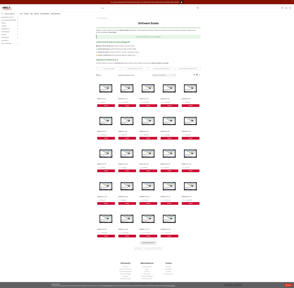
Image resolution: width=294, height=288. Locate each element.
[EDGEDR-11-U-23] (148, 219)
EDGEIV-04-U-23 (122, 164)
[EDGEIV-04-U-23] (127, 154)
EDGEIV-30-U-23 (186, 131)
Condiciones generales (125, 271)
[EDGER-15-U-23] (127, 121)
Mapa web (125, 276)
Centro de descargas (125, 274)
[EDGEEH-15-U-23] (190, 154)
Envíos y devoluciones (125, 269)
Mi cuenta (168, 267)
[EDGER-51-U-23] (148, 88)
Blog (147, 269)
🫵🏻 (181, 2)
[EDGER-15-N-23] (106, 88)
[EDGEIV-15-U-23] (106, 154)
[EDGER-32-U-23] (169, 88)
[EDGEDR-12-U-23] (127, 219)
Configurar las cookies (169, 285)
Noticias (147, 271)
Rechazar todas (238, 285)
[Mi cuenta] (286, 8)
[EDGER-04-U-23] (148, 121)
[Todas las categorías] (9, 14)
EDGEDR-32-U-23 (186, 196)
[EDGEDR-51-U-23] (169, 186)
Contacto (125, 267)
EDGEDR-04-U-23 (165, 229)
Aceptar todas (228, 285)
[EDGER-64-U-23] (127, 88)
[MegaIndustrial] (7, 8)
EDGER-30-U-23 (186, 99)
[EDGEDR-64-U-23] (148, 186)
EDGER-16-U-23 (101, 131)
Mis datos (168, 271)
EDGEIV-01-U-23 (143, 164)
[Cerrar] (292, 1)
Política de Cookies (108, 285)
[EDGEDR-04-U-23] (169, 219)
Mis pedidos (168, 269)
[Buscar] (198, 8)
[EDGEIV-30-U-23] (190, 121)
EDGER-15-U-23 (122, 131)
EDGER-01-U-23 (165, 131)
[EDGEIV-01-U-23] (148, 154)
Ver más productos (148, 243)
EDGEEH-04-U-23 (102, 196)
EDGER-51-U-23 (143, 99)
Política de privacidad (147, 276)
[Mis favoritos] (282, 8)
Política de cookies (147, 278)
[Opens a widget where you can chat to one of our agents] (288, 285)
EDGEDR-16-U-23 (102, 229)
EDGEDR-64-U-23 (144, 196)
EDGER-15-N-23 (101, 99)
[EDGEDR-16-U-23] (106, 219)
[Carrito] (290, 8)
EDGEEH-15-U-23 (186, 164)
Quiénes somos (147, 267)
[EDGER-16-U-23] (106, 121)
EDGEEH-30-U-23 (165, 164)
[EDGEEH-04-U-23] (106, 186)
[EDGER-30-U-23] (190, 88)
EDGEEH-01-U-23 (123, 196)
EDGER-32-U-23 (165, 99)
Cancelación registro (125, 278)
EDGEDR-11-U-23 (144, 229)
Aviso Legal (147, 274)
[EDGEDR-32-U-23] (190, 186)
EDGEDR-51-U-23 (165, 196)
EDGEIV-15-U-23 (101, 164)
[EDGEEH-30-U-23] (169, 154)
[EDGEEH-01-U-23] (127, 186)
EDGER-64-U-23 (122, 99)
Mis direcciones (168, 274)
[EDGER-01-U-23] (169, 121)
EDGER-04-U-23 (143, 131)
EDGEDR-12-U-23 (123, 229)
